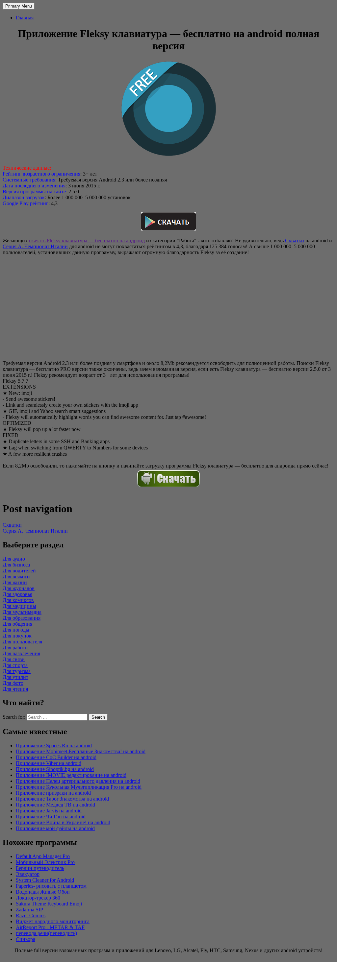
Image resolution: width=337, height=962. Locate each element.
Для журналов (19, 588)
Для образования (21, 618)
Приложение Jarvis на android (49, 810)
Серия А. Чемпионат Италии (35, 246)
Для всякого (16, 576)
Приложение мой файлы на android (55, 828)
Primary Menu (18, 6)
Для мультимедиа (22, 612)
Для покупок (17, 635)
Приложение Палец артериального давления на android (78, 781)
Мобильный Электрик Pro (45, 862)
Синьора (25, 939)
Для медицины (19, 606)
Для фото (13, 683)
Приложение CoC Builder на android (56, 757)
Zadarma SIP (29, 909)
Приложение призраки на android (53, 793)
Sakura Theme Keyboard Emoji (49, 903)
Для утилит (15, 677)
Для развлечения (21, 653)
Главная (25, 17)
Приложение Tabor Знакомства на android (62, 799)
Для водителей (19, 570)
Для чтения (15, 689)
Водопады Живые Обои (43, 892)
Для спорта (15, 665)
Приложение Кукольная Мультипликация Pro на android (79, 787)
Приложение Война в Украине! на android (63, 822)
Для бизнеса (16, 564)
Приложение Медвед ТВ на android (55, 804)
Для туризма (17, 671)
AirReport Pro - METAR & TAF (50, 927)
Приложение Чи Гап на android (51, 816)
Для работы (16, 647)
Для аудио (14, 559)
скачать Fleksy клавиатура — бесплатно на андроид (87, 240)
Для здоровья (17, 594)
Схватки (294, 240)
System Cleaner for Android (45, 880)
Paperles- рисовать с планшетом (51, 886)
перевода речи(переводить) (46, 933)
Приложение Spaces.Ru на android (54, 745)
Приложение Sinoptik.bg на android (55, 769)
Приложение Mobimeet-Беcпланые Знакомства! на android (80, 751)
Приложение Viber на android (48, 763)
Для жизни (15, 582)
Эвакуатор (27, 874)
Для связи (14, 659)
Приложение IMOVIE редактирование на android (71, 775)
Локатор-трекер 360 (38, 898)
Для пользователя (22, 641)
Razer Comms (30, 915)
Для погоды (16, 630)
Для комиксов (18, 600)
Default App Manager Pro (43, 856)
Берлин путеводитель (40, 868)
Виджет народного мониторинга (53, 921)
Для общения (17, 624)
